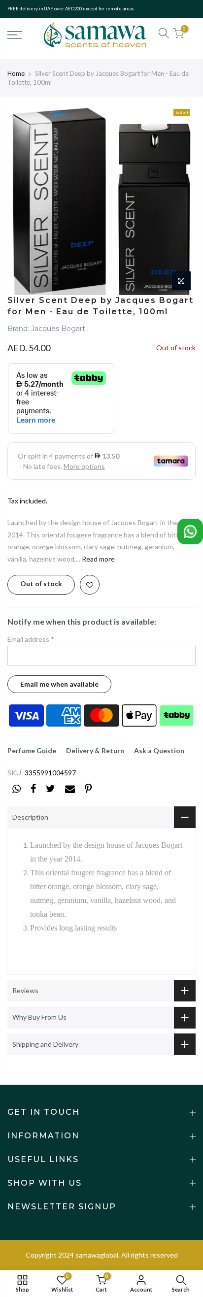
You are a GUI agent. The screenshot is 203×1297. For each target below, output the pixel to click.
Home (16, 73)
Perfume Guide (31, 750)
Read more (97, 559)
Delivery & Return (95, 750)
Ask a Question (159, 750)
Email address (30, 639)
